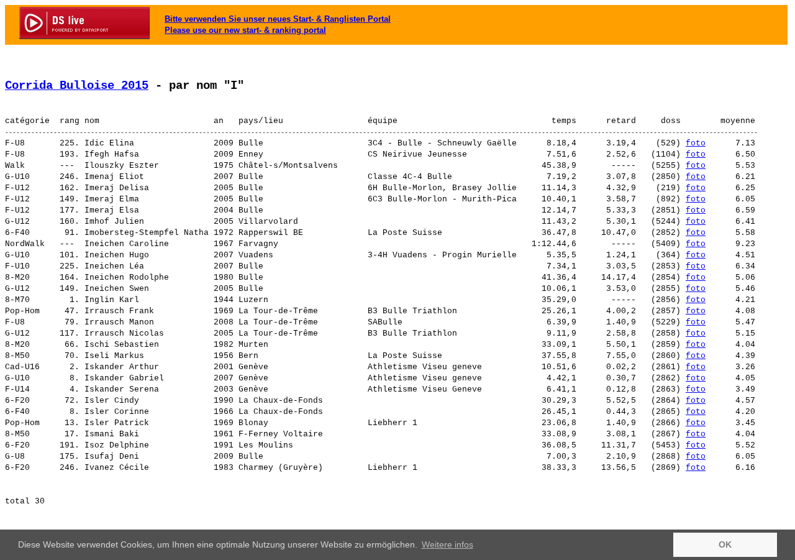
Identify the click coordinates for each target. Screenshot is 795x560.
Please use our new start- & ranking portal (245, 30)
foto (696, 143)
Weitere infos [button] (447, 544)
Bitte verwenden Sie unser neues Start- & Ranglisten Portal (278, 19)
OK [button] (725, 544)
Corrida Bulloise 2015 (76, 86)
